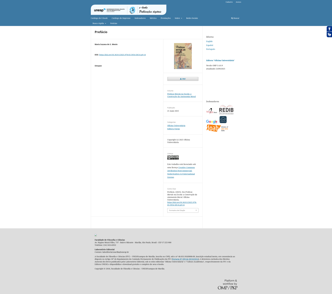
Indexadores (140, 18)
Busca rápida (99, 23)
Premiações (166, 18)
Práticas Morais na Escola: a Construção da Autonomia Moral (181, 95)
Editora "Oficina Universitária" (220, 60)
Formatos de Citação (177, 210)
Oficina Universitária (176, 125)
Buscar (236, 18)
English (209, 41)
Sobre (178, 18)
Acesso (238, 2)
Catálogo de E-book (99, 18)
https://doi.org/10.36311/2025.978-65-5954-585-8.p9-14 (122, 54)
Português (210, 49)
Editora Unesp (173, 129)
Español (209, 45)
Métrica (153, 18)
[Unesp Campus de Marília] (96, 235)
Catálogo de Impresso (121, 18)
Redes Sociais (192, 18)
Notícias (113, 23)
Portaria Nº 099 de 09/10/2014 (185, 259)
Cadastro (229, 2)
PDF (184, 79)
